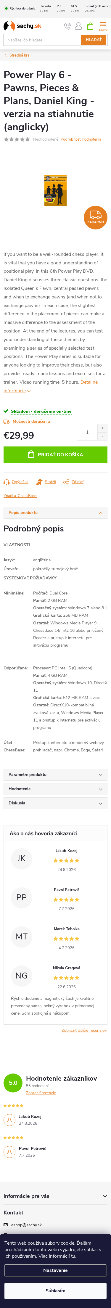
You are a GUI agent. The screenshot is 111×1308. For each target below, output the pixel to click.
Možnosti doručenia (31, 421)
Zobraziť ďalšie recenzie (83, 1030)
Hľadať (94, 40)
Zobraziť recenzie (41, 1093)
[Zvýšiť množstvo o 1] (102, 428)
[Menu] (103, 26)
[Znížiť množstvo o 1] (102, 436)
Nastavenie (55, 1270)
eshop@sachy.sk (26, 1225)
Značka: (20, 496)
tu (73, 1256)
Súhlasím (55, 1291)
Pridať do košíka (60, 454)
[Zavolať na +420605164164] (67, 26)
